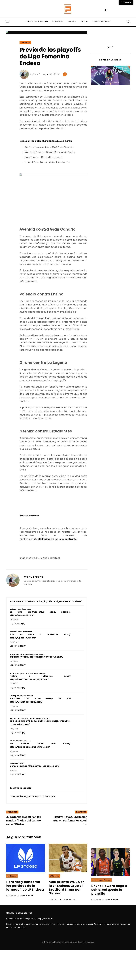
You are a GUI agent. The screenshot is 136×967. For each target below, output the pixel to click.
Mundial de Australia (36, 22)
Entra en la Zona (101, 22)
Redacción (28, 895)
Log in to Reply (18, 623)
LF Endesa (57, 22)
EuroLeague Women (101, 880)
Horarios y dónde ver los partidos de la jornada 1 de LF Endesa (25, 886)
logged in (29, 796)
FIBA (83, 22)
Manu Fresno (39, 74)
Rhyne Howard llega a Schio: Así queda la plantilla (109, 890)
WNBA (71, 22)
